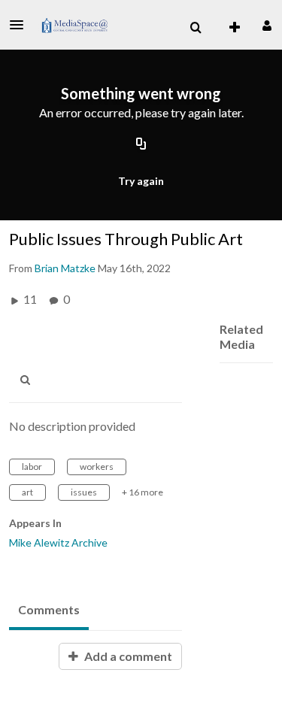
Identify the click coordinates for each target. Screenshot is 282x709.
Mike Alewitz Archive (58, 542)
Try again (141, 180)
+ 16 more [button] (142, 492)
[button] (21, 24)
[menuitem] (195, 27)
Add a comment (127, 656)
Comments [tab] (49, 609)
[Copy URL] (141, 145)
